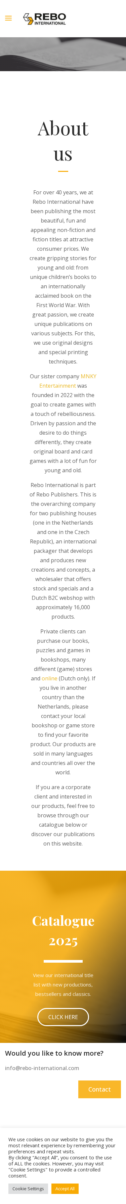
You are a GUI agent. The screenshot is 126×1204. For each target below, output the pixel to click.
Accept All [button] (65, 1189)
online (49, 678)
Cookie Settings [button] (28, 1189)
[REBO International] (44, 18)
